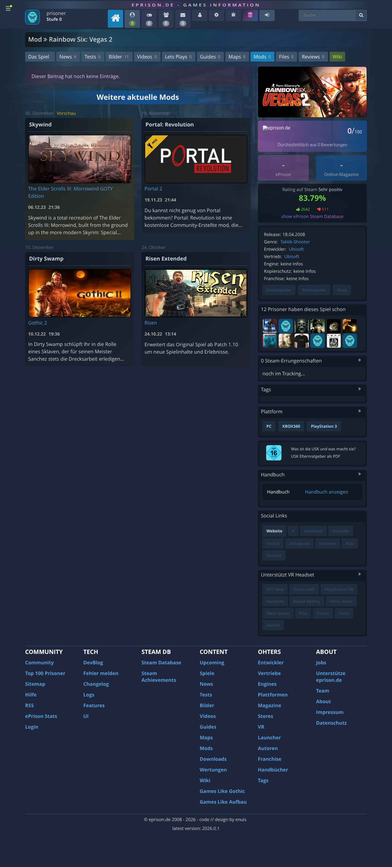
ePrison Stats (41, 716)
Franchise (269, 759)
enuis (241, 820)
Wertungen (213, 769)
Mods (262, 56)
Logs (88, 694)
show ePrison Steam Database (312, 217)
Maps (236, 56)
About (323, 701)
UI (86, 716)
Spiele (207, 673)
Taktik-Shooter (295, 242)
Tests (92, 56)
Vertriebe (269, 673)
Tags (263, 780)
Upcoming (212, 662)
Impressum (330, 712)
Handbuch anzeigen (326, 492)
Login (31, 726)
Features (94, 705)
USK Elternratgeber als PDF (315, 456)
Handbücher (273, 769)
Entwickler (271, 662)
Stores (265, 716)
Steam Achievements (158, 676)
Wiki (337, 56)
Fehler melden (101, 673)
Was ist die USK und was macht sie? (323, 449)
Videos (147, 56)
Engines (267, 684)
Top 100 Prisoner (45, 673)
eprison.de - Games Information (195, 5)
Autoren (268, 748)
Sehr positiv (330, 190)
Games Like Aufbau (223, 801)
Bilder (119, 56)
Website (274, 531)
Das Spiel (38, 56)
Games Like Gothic (222, 791)
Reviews (313, 56)
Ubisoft (296, 249)
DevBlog (93, 662)
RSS (29, 705)
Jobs (321, 662)
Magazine (269, 705)
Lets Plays (178, 56)
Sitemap (35, 684)
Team (322, 690)
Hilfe (31, 694)
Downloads (213, 759)
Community (39, 662)
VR (261, 726)
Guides (210, 56)
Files (286, 56)
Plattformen (273, 694)
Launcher (269, 737)
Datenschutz (331, 722)
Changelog (96, 684)
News (67, 56)
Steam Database (161, 662)
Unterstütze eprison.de (330, 676)
